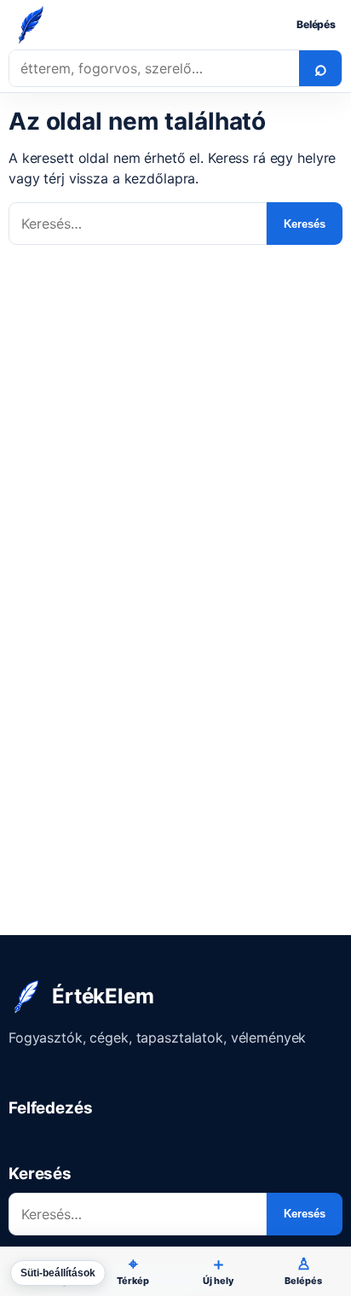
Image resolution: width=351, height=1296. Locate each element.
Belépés (316, 24)
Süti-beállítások (57, 1273)
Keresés (304, 224)
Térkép (132, 1270)
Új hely (218, 1270)
